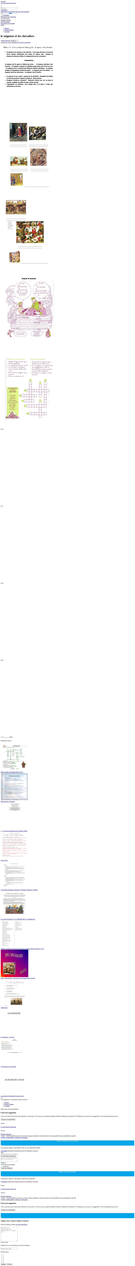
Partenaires (8, 1134)
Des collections (11, 17)
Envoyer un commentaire (8, 1119)
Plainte (3, 1134)
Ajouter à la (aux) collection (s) (10, 42)
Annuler (3, 1264)
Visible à (3, 1163)
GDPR (3, 1137)
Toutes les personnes (9, 1164)
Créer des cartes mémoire (22, 11)
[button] (4, 737)
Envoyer (9, 1264)
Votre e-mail (4, 1242)
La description (8, 1156)
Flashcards (13, 3)
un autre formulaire (21, 1224)
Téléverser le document (8, 11)
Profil (2, 25)
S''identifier (4, 10)
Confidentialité (9, 1137)
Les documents (5, 3)
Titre (2, 1152)
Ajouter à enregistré (24, 42)
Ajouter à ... (14, 40)
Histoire (6, 28)
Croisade (7, 31)
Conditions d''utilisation (21, 1137)
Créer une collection (6, 1168)
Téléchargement (5, 40)
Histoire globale (9, 30)
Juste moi (5, 1166)
